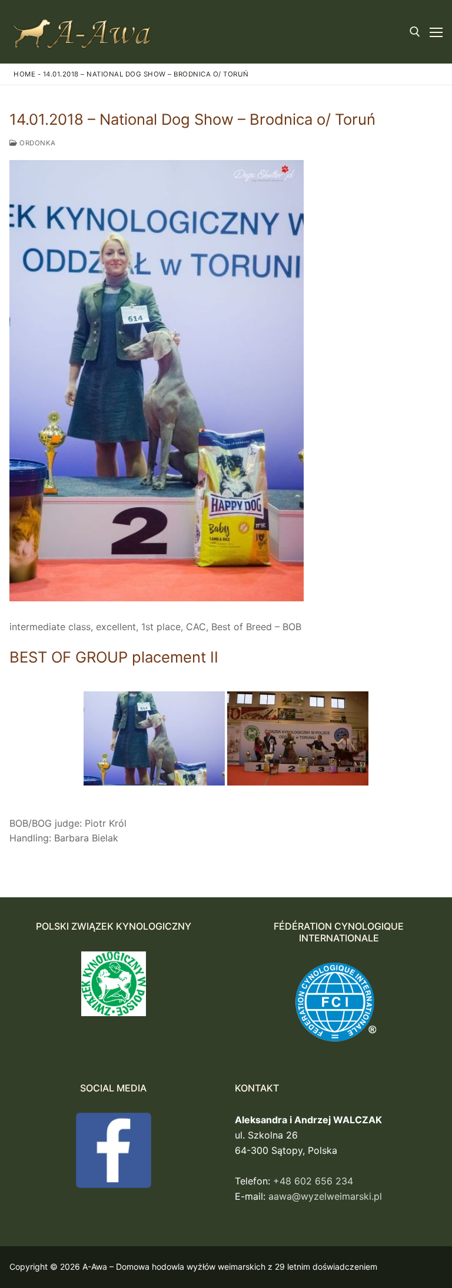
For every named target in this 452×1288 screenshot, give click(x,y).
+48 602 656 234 (313, 1181)
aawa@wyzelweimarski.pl (325, 1196)
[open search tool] (415, 31)
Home (24, 74)
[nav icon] (436, 31)
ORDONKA (37, 143)
